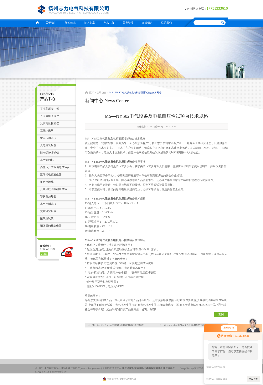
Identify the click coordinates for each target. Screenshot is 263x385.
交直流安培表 (48, 211)
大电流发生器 (48, 145)
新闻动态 (70, 22)
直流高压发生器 (49, 108)
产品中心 (108, 22)
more (44, 254)
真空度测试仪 (48, 203)
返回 (221, 314)
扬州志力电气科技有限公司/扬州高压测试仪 (82, 9)
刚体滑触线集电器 (51, 225)
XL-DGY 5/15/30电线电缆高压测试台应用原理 (120, 325)
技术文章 (89, 22)
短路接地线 (47, 181)
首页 (37, 22)
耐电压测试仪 (48, 138)
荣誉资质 (128, 22)
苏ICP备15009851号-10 (55, 371)
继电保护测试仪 (49, 152)
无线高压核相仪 (49, 123)
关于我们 (51, 22)
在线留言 (147, 22)
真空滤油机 (47, 160)
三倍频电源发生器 (51, 174)
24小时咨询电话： (196, 8)
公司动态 (101, 92)
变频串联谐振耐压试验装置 (56, 189)
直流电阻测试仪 (49, 116)
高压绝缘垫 (47, 130)
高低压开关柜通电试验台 (55, 167)
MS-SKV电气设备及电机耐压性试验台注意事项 (192, 325)
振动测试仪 (47, 218)
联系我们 (166, 22)
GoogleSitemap (187, 368)
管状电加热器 (48, 196)
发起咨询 (253, 379)
